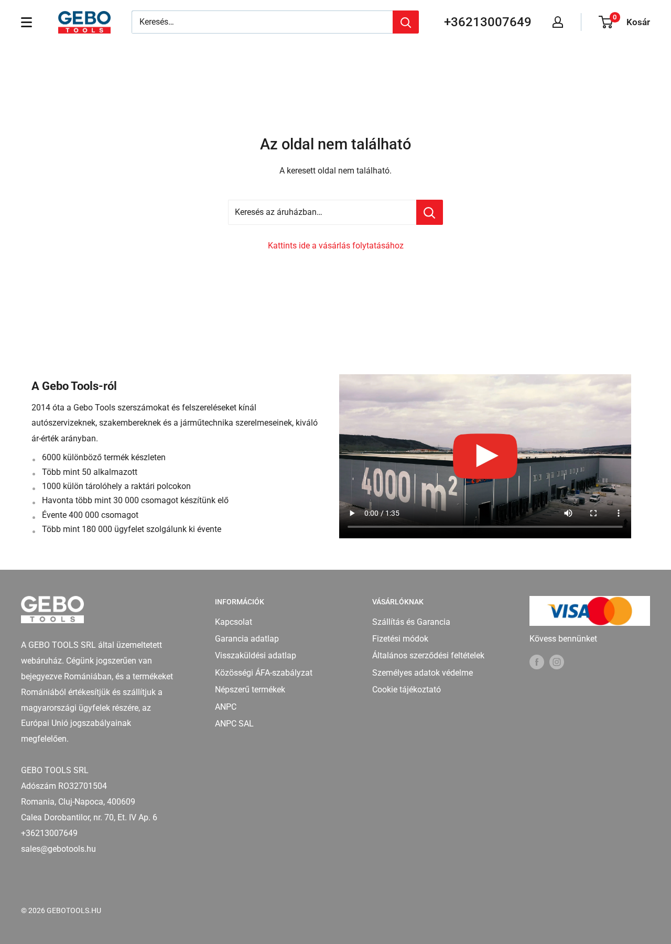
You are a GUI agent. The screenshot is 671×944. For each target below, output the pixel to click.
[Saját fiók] (558, 22)
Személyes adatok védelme (422, 673)
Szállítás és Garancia (411, 622)
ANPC (225, 707)
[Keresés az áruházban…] (429, 212)
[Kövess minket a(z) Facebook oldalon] (536, 661)
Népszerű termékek (250, 690)
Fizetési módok (400, 639)
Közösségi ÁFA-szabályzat (263, 673)
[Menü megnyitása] (26, 22)
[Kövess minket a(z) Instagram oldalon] (556, 661)
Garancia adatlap (247, 639)
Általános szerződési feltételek (428, 655)
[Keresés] (406, 22)
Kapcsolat (233, 622)
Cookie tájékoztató (406, 690)
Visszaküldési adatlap (255, 655)
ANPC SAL (234, 724)
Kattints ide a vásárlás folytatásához (336, 246)
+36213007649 (488, 22)
